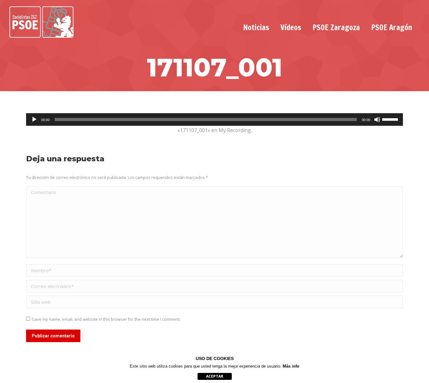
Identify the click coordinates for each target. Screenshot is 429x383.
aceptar (214, 376)
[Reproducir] (34, 119)
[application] (214, 119)
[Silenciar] (377, 119)
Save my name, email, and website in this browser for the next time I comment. (106, 319)
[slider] (391, 119)
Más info (291, 366)
